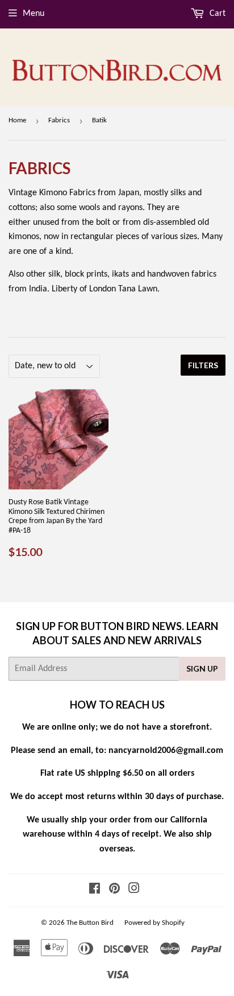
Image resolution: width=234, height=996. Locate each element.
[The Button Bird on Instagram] (134, 890)
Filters (203, 365)
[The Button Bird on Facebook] (95, 890)
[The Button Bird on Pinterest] (114, 890)
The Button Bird (90, 923)
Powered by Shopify (154, 923)
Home (17, 120)
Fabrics (59, 120)
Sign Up (202, 668)
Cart (216, 13)
